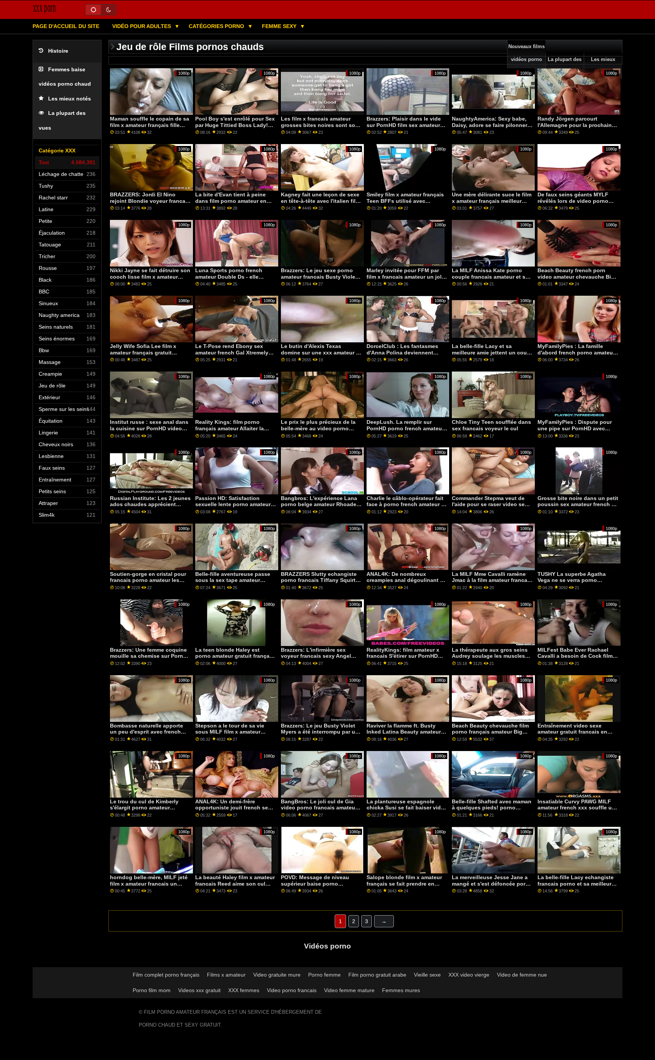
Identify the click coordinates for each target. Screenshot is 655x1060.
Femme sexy (280, 26)
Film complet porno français (166, 975)
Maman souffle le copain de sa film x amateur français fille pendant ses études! (149, 125)
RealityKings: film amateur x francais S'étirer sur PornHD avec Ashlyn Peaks (403, 656)
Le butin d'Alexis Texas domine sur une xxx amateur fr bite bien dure (320, 352)
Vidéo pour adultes (142, 26)
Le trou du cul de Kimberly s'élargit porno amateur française (144, 807)
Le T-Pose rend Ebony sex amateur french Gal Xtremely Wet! (231, 352)
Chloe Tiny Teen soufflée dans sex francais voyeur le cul (491, 425)
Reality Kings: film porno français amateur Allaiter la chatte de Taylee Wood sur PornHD (229, 431)
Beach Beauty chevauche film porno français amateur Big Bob (490, 732)
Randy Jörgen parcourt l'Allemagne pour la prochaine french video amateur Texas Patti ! (576, 128)
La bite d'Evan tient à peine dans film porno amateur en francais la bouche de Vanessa (234, 200)
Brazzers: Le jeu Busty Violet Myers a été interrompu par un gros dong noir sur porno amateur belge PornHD (320, 735)
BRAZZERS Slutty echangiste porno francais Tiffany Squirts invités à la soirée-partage (320, 580)
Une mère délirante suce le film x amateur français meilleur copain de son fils (491, 200)
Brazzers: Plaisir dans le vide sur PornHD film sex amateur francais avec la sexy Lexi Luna (404, 128)
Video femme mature (349, 990)
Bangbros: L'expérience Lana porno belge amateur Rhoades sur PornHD (320, 504)
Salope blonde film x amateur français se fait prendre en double (404, 883)
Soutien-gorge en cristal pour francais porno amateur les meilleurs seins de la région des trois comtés (148, 583)
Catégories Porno (217, 26)
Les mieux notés (69, 99)
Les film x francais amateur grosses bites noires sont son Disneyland (320, 125)
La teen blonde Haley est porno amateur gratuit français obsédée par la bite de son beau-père (234, 659)
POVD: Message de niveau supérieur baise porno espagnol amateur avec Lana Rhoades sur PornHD (318, 886)
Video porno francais (292, 990)
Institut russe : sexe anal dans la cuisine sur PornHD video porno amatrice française (149, 428)
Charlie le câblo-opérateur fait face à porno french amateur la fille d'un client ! (406, 504)
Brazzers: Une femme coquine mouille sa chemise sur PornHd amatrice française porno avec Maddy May (150, 659)
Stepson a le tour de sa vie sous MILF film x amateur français (229, 732)
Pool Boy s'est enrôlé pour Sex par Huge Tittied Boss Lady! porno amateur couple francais (235, 125)
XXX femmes (243, 990)
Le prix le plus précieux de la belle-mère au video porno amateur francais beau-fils (318, 428)
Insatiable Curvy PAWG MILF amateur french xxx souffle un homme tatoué (576, 807)
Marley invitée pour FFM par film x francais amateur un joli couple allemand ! (405, 276)
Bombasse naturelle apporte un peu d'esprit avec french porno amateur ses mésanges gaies (148, 735)
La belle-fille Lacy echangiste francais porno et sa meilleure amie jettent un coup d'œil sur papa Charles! (576, 886)
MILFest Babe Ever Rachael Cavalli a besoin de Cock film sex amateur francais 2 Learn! (575, 656)
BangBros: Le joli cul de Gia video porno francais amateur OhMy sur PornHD (319, 807)
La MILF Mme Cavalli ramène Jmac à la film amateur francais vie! (492, 580)
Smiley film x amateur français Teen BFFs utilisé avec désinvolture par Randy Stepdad (405, 203)
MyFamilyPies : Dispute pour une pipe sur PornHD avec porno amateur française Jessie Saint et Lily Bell (574, 431)
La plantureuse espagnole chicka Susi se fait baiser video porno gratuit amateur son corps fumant (407, 810)
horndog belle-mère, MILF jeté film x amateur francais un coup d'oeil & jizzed (149, 883)
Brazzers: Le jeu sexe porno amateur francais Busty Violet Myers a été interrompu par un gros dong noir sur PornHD (320, 279)
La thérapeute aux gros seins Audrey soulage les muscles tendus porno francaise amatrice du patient (490, 659)
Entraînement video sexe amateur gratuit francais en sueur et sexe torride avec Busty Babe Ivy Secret (572, 735)
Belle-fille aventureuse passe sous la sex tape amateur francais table (232, 580)
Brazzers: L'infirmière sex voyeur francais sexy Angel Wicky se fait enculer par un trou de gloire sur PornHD (317, 659)
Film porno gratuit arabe (377, 975)
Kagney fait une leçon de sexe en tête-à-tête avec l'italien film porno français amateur (320, 200)
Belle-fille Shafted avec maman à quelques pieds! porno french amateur (491, 807)
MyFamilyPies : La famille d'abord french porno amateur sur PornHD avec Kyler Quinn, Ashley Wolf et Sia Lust (576, 355)
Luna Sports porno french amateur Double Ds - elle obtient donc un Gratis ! (228, 276)
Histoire (58, 51)
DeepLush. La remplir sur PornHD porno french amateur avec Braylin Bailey (405, 428)
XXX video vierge (468, 975)
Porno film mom (152, 990)
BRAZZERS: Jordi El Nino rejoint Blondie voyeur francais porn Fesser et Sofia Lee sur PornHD (150, 203)
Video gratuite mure (277, 975)
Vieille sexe (427, 975)
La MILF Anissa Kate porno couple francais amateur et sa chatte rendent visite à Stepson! (490, 279)
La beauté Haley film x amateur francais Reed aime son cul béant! (235, 883)
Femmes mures (401, 990)
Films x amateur (226, 975)
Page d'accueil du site (66, 26)
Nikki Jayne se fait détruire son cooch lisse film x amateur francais (150, 276)
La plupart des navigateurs (564, 66)
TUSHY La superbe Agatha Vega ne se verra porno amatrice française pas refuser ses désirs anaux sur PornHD (576, 583)
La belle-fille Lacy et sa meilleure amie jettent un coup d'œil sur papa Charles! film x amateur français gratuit (491, 355)
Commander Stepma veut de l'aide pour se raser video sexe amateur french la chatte (491, 504)
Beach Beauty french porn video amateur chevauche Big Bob (575, 276)
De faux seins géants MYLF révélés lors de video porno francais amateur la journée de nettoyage (576, 203)
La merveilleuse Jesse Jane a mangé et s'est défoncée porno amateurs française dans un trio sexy (492, 886)
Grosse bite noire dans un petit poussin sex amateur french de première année (577, 504)
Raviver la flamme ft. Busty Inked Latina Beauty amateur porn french (404, 732)
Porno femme (324, 975)
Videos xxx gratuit (199, 990)
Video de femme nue (522, 975)
